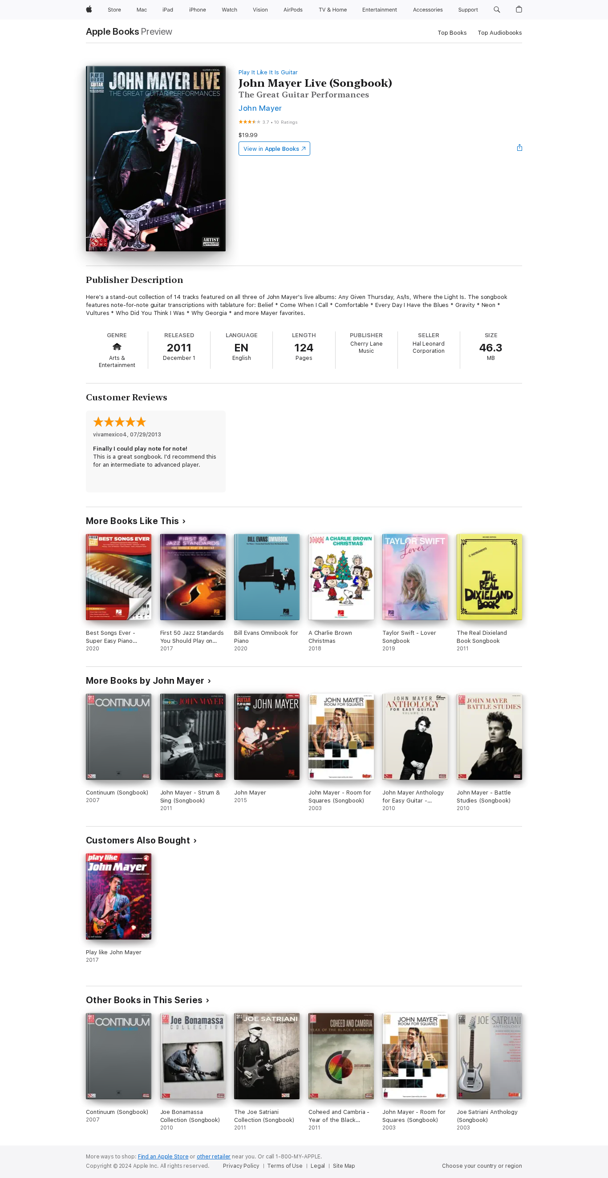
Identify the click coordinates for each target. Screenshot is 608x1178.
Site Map (344, 1166)
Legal (318, 1166)
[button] (497, 10)
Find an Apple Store (163, 1157)
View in (271, 148)
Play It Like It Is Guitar (268, 72)
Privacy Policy (241, 1166)
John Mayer (260, 108)
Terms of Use (285, 1166)
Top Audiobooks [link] (500, 32)
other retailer (214, 1157)
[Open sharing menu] (520, 148)
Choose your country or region (482, 1166)
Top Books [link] (452, 32)
